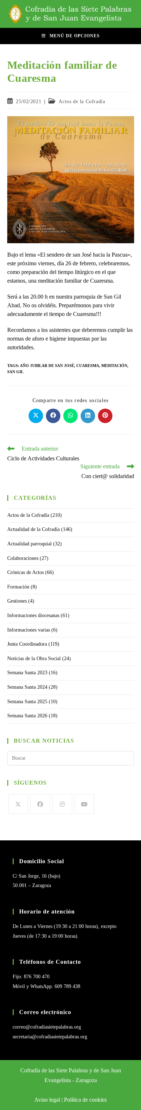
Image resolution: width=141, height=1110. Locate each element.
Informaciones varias (28, 630)
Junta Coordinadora (27, 644)
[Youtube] (84, 804)
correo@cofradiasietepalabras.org (47, 1027)
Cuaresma (87, 365)
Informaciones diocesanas (33, 615)
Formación (18, 587)
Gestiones (17, 601)
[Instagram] (62, 804)
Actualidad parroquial (29, 543)
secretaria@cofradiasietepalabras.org (50, 1036)
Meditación (114, 365)
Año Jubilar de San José (47, 365)
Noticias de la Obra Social (34, 658)
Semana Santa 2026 (27, 715)
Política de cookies (85, 1100)
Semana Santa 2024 (27, 687)
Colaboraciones (22, 558)
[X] (18, 804)
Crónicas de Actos (25, 572)
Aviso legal (47, 1100)
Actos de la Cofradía (82, 101)
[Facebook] (40, 804)
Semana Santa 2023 (27, 672)
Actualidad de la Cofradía (33, 529)
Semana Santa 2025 (27, 701)
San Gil (15, 372)
